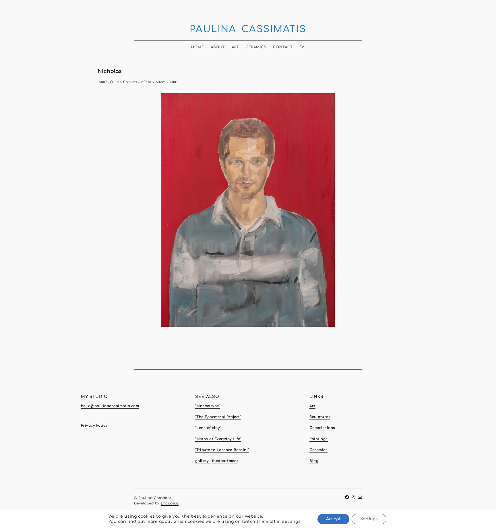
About (218, 47)
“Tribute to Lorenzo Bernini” (222, 450)
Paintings (318, 439)
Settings (369, 519)
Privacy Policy (94, 425)
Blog (313, 461)
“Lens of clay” (208, 428)
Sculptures (319, 417)
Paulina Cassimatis (248, 29)
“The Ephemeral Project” (218, 417)
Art (235, 47)
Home (197, 47)
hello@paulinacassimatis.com (110, 406)
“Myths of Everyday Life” (218, 439)
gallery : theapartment (216, 461)
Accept (333, 519)
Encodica (170, 503)
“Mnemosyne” (207, 406)
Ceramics (256, 47)
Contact (283, 47)
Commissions (322, 428)
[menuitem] (302, 45)
